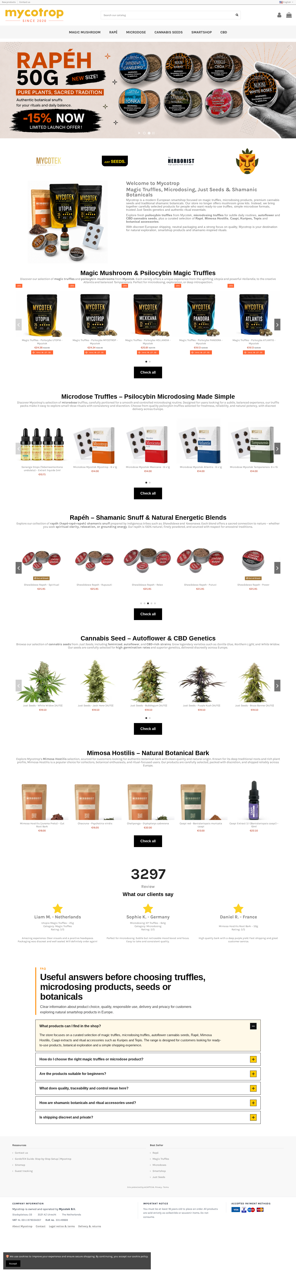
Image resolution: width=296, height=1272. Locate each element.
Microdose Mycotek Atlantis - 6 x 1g (201, 467)
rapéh (54, 523)
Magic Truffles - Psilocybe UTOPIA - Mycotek (42, 342)
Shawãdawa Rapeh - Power (201, 584)
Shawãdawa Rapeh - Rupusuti (42, 584)
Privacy (158, 1187)
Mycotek (128, 279)
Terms (166, 1187)
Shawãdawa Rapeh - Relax (95, 584)
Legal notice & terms (62, 1226)
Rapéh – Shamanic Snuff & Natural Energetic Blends (148, 517)
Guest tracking (24, 1170)
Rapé (155, 1152)
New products (9, 2)
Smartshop (159, 1170)
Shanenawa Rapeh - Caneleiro (254, 584)
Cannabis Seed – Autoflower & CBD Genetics (148, 638)
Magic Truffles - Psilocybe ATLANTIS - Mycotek (254, 342)
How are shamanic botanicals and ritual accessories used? (87, 1103)
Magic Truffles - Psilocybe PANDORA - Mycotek (201, 342)
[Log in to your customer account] (279, 15)
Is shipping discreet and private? (66, 1117)
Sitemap (20, 1164)
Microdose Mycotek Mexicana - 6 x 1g (148, 467)
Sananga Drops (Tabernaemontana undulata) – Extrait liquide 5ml (42, 468)
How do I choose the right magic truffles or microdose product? (91, 1059)
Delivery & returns (89, 1226)
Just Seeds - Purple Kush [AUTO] (253, 705)
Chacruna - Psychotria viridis (95, 823)
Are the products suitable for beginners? (72, 1074)
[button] (146, 361)
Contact (41, 1226)
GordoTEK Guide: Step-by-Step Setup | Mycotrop (43, 1158)
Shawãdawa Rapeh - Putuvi (148, 584)
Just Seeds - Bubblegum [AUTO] (201, 705)
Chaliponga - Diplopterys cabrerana (148, 823)
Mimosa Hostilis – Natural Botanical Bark (148, 752)
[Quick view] (42, 335)
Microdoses (159, 1164)
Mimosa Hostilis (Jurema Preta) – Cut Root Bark (42, 825)
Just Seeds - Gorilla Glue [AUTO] (42, 705)
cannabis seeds (60, 644)
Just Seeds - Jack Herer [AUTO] (148, 705)
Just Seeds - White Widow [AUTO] (95, 705)
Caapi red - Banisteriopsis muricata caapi (201, 825)
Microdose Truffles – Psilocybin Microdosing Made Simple (148, 396)
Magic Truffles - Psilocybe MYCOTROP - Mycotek (95, 342)
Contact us (24, 2)
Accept (13, 1263)
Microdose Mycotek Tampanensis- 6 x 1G (254, 467)
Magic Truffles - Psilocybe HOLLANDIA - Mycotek (148, 342)
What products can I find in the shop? (70, 1026)
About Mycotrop (22, 1226)
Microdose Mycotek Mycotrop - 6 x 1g (95, 467)
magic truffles (64, 279)
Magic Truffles (161, 1158)
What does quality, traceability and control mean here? (83, 1088)
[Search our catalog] (237, 15)
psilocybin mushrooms (97, 279)
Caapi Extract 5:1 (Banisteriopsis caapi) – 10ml (253, 825)
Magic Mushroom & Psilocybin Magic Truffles (148, 272)
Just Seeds (159, 1177)
